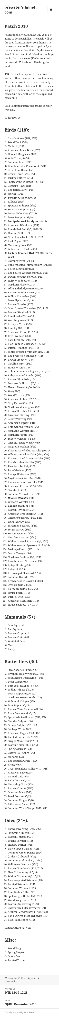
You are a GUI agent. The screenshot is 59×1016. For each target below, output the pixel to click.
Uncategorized (11, 981)
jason (32, 978)
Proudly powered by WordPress (19, 1012)
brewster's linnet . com (21, 9)
